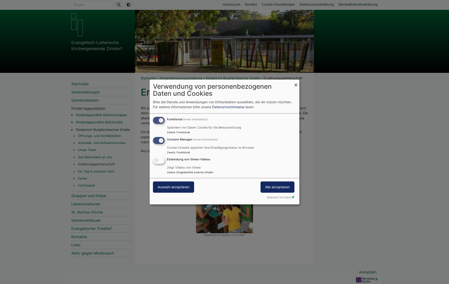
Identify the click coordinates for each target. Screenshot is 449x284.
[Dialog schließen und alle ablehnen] (295, 82)
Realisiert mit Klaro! (279, 197)
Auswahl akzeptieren (173, 187)
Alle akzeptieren (277, 187)
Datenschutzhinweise (228, 107)
